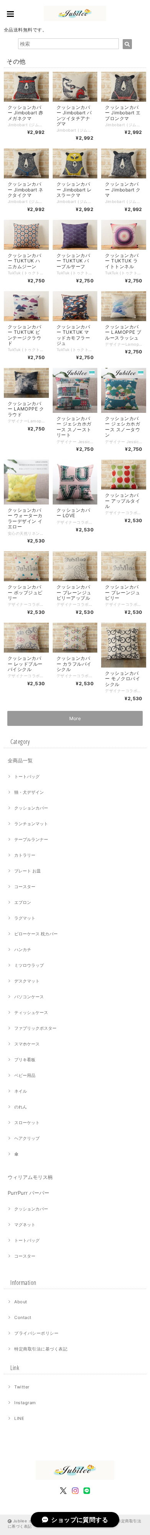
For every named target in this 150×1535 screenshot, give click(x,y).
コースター (24, 886)
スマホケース (27, 1044)
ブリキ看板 (24, 1059)
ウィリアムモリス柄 (30, 1177)
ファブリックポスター (35, 1028)
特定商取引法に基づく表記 (40, 1349)
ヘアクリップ (27, 1138)
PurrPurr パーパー (28, 1193)
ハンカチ (22, 949)
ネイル (20, 1091)
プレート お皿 (27, 871)
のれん (20, 1107)
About (20, 1301)
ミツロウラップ (29, 965)
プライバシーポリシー (36, 1333)
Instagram (25, 1402)
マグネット (24, 1224)
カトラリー (24, 855)
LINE (19, 1418)
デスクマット (27, 981)
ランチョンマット (31, 823)
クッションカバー (31, 808)
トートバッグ (27, 776)
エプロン (22, 902)
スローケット (27, 1122)
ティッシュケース (31, 1012)
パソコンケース (29, 996)
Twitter (21, 1387)
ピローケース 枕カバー (36, 933)
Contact (22, 1317)
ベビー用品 (24, 1075)
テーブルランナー (31, 839)
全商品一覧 (20, 760)
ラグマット (24, 918)
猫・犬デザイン (29, 792)
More (75, 718)
